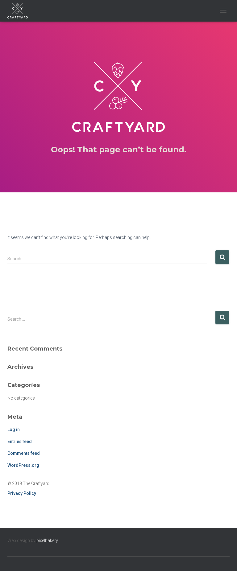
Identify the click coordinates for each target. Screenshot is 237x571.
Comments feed (23, 453)
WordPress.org (23, 465)
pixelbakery (47, 540)
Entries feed (19, 441)
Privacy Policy (21, 493)
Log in (13, 429)
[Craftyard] (19, 10)
